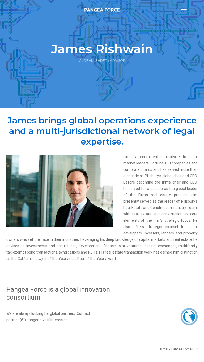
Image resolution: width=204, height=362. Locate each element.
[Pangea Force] (102, 9)
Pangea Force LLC (184, 349)
